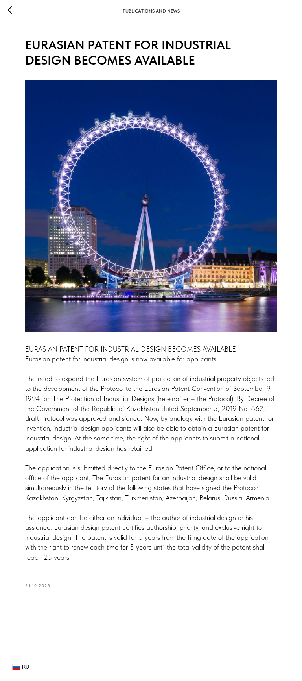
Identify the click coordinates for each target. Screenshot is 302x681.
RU (25, 667)
